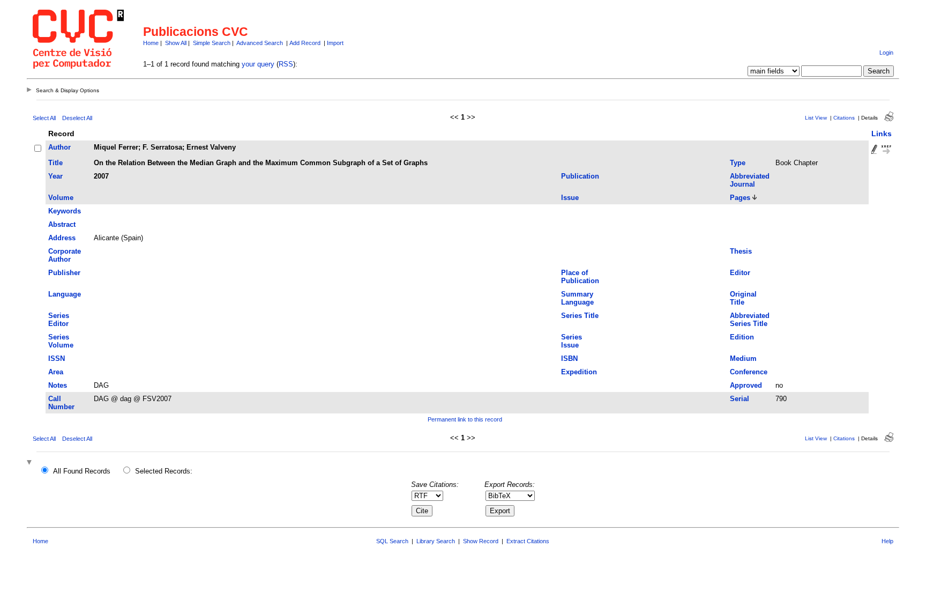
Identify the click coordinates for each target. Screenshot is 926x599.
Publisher (64, 273)
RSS (286, 64)
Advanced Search (259, 43)
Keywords (64, 211)
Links (881, 133)
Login (886, 52)
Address (62, 238)
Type (737, 163)
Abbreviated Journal (750, 180)
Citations (844, 118)
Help (887, 541)
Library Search (435, 541)
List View (816, 118)
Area (55, 372)
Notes (57, 385)
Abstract (62, 224)
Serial (739, 399)
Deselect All (77, 118)
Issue (570, 198)
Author (59, 147)
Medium (743, 358)
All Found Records (81, 471)
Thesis (741, 251)
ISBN (569, 358)
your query (258, 64)
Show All (175, 43)
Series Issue (571, 341)
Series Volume (60, 341)
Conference (748, 372)
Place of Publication (580, 277)
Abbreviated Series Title (750, 320)
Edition (742, 337)
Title (55, 163)
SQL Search (392, 541)
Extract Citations (527, 541)
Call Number (61, 403)
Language (64, 294)
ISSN (56, 358)
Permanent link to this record (465, 419)
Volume (60, 198)
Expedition (579, 372)
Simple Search (211, 43)
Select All (44, 118)
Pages (740, 198)
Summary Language (577, 298)
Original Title (743, 298)
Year (55, 176)
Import (335, 43)
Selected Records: (163, 471)
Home (151, 43)
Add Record (304, 43)
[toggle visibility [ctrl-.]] (30, 463)
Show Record (480, 541)
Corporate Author (64, 255)
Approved (746, 385)
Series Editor (58, 320)
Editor (740, 273)
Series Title (580, 316)
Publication (580, 176)
